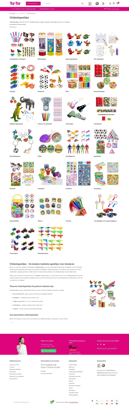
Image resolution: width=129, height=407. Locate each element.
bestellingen (49, 365)
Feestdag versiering (74, 376)
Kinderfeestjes (73, 365)
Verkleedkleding (73, 395)
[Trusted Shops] (97, 3)
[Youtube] (104, 345)
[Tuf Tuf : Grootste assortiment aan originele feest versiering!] (16, 3)
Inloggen (43, 371)
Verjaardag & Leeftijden (76, 372)
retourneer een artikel (54, 367)
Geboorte (71, 383)
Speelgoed (72, 390)
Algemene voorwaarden (17, 376)
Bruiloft (71, 381)
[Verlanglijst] (114, 3)
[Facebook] (97, 345)
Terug (12, 13)
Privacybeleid (13, 378)
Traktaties (22, 13)
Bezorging (13, 372)
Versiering (72, 374)
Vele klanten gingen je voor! (77, 342)
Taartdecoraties (73, 392)
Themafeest (72, 378)
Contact (12, 367)
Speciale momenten (74, 385)
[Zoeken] (82, 3)
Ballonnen (72, 367)
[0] (117, 3)
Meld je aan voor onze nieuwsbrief (107, 348)
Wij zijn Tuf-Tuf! (14, 365)
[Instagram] (101, 345)
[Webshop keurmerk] (90, 3)
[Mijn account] (110, 4)
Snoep (71, 388)
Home (16, 13)
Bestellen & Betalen (15, 369)
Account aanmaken (46, 373)
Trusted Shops (115, 9)
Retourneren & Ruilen (16, 374)
